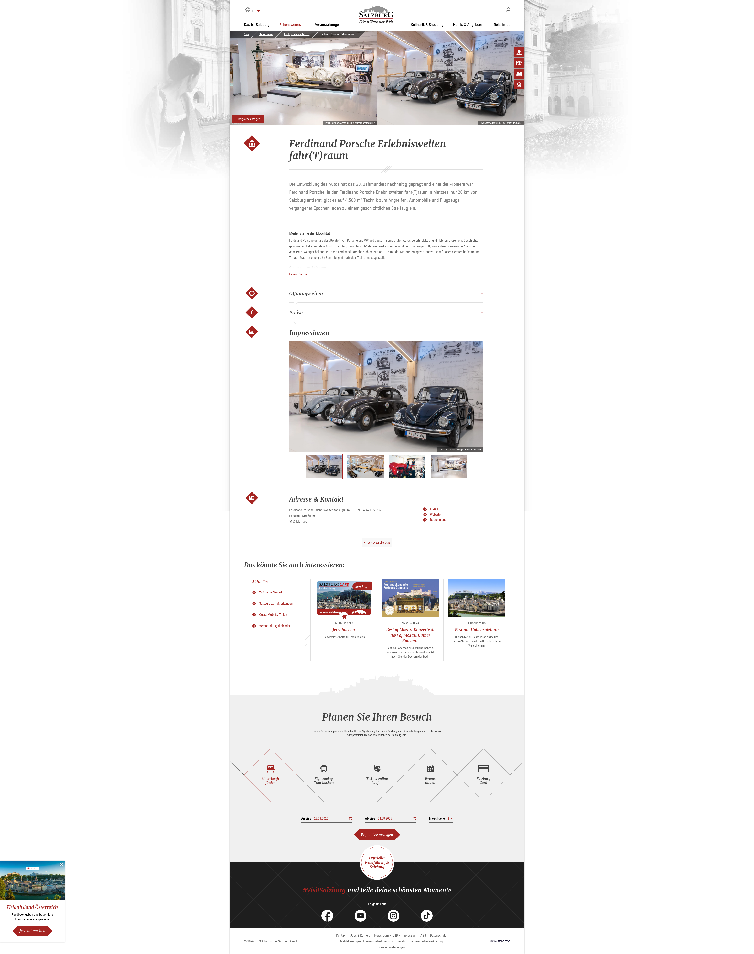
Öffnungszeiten (306, 293)
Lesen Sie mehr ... (301, 274)
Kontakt (341, 935)
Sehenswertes (266, 34)
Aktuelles (260, 581)
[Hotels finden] (519, 74)
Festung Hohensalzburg (477, 629)
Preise (296, 312)
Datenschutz (438, 935)
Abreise (370, 818)
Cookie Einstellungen (391, 947)
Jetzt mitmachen (32, 930)
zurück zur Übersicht (378, 542)
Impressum (409, 935)
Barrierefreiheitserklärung (426, 941)
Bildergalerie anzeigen (248, 119)
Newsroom (381, 935)
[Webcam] (519, 84)
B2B (395, 935)
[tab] (270, 775)
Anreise (306, 818)
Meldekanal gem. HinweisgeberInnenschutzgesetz (372, 941)
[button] (441, 818)
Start (246, 34)
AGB (423, 935)
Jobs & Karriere (360, 935)
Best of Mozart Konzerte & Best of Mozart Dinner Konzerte (410, 635)
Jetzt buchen (344, 629)
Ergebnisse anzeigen (377, 834)
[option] (386, 396)
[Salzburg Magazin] (519, 63)
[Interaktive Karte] (519, 52)
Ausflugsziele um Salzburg (297, 34)
